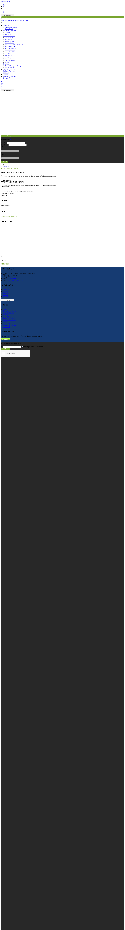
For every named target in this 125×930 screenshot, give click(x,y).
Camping (8, 32)
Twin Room (8, 39)
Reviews (5, 73)
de (3, 5)
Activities (6, 57)
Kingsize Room (9, 43)
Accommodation (9, 36)
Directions (6, 74)
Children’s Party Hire (10, 69)
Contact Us (6, 78)
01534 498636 (5, 2)
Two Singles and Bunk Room (14, 44)
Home (5, 25)
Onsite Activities (10, 60)
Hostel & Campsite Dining (13, 66)
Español (5, 293)
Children (3, 154)
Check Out (4, 145)
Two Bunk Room (10, 46)
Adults (3, 147)
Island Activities (9, 59)
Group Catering (10, 67)
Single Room (9, 37)
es (3, 8)
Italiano (5, 296)
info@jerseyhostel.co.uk (9, 216)
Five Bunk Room (10, 51)
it (3, 12)
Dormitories (8, 55)
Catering (6, 64)
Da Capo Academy (9, 71)
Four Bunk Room (10, 50)
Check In (4, 143)
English (5, 291)
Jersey (7, 62)
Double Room (9, 41)
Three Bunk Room (10, 48)
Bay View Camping (9, 31)
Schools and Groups (11, 27)
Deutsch (6, 289)
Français (5, 295)
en (3, 6)
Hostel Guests (9, 29)
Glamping (8, 34)
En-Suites (8, 53)
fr (3, 10)
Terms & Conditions (9, 76)
